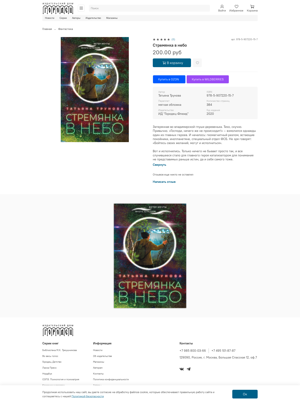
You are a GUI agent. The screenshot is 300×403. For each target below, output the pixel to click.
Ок (245, 394)
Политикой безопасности (88, 396)
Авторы (76, 18)
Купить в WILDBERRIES (208, 79)
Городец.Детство (51, 361)
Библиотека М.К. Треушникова (59, 350)
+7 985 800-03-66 (193, 351)
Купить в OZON (169, 79)
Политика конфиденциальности (111, 379)
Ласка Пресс (49, 367)
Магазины (112, 18)
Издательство (93, 18)
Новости (49, 18)
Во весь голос (50, 356)
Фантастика (65, 29)
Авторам (98, 367)
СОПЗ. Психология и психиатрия (60, 379)
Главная (47, 29)
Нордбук (47, 373)
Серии (63, 18)
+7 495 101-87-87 (223, 351)
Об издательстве (102, 356)
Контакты (98, 373)
